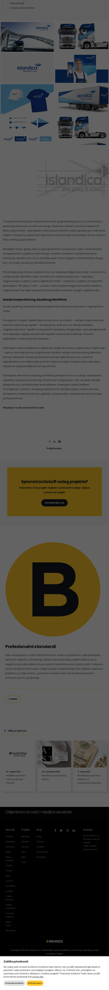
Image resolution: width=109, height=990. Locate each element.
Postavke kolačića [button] (14, 983)
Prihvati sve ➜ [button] (35, 983)
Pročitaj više (36, 976)
